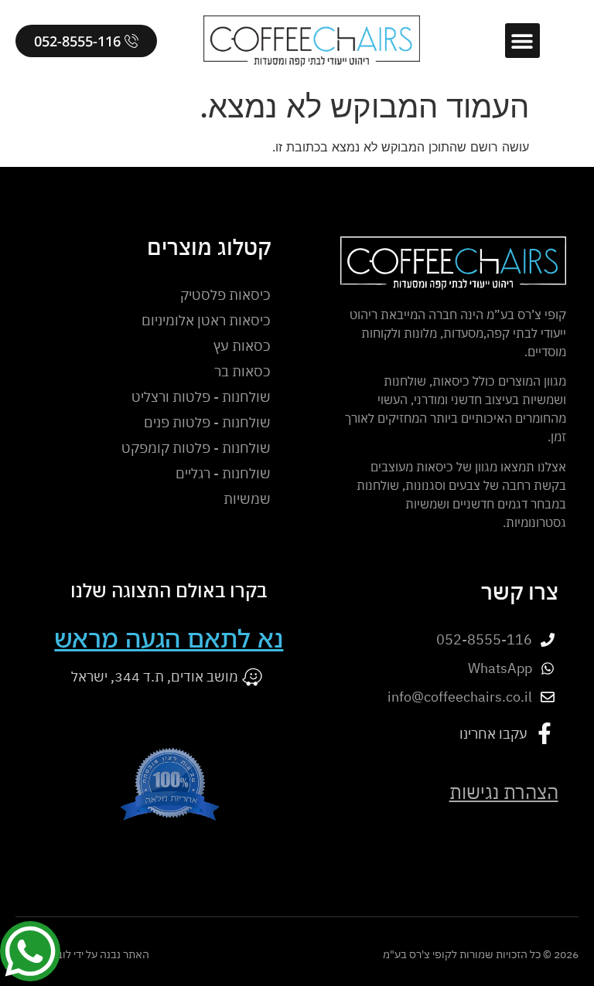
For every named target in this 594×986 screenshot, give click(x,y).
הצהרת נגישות (503, 792)
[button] (522, 40)
